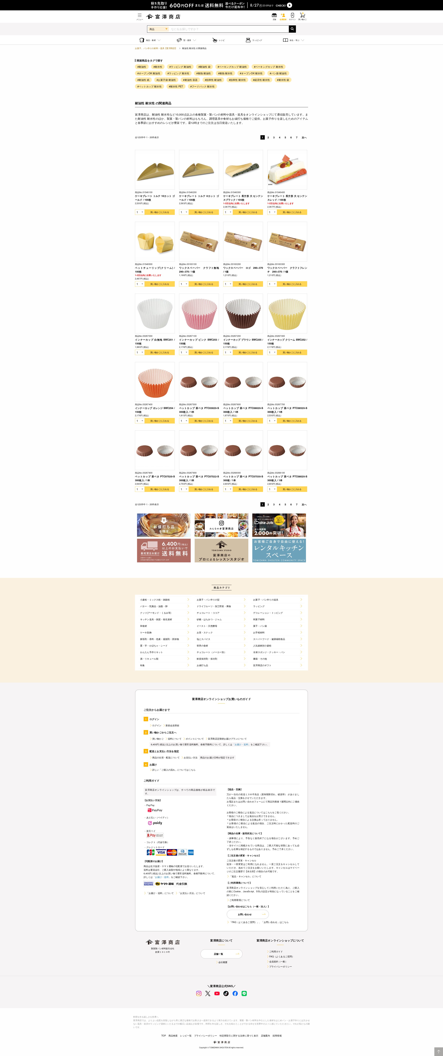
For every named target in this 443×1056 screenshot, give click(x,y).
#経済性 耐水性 (261, 80)
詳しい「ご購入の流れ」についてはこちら (174, 769)
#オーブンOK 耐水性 (251, 73)
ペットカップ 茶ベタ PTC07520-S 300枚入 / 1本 (155, 478)
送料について (175, 738)
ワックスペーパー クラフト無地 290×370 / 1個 (199, 269)
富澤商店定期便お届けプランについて (227, 738)
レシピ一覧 (186, 1035)
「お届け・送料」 (241, 744)
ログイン (156, 725)
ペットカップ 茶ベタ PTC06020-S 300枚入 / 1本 (243, 409)
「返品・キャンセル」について (245, 876)
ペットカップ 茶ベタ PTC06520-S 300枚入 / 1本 (287, 409)
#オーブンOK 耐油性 (148, 73)
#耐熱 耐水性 (225, 73)
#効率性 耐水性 (237, 80)
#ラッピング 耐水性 (178, 73)
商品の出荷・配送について (166, 757)
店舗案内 (265, 1035)
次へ (304, 137)
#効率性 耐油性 (213, 80)
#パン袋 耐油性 (278, 73)
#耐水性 (157, 66)
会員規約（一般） (278, 961)
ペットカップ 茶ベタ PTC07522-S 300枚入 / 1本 (199, 478)
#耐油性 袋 (204, 66)
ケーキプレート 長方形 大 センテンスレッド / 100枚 (287, 197)
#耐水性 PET (176, 86)
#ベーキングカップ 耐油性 (232, 66)
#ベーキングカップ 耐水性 (268, 66)
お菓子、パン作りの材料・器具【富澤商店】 (156, 48)
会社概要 (223, 962)
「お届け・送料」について (160, 893)
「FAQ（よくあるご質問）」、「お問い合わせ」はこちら (259, 922)
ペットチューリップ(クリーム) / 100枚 (155, 269)
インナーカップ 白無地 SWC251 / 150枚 (155, 341)
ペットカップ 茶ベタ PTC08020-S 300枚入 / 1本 (287, 478)
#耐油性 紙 (143, 80)
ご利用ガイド (276, 951)
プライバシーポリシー (280, 966)
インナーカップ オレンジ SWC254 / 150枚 (155, 409)
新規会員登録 (172, 725)
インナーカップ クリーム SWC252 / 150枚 (287, 341)
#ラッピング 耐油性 (180, 66)
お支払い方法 (190, 757)
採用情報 (277, 1035)
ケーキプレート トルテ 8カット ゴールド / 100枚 (199, 197)
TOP (163, 1035)
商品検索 (173, 1035)
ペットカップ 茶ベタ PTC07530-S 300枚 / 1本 (243, 478)
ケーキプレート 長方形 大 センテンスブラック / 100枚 (243, 197)
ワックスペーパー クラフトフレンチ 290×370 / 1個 (287, 269)
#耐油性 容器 (190, 80)
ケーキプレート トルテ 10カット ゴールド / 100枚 (155, 197)
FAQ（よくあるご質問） (281, 956)
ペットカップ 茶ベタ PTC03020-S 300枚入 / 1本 (199, 409)
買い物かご (158, 738)
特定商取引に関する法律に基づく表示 (239, 1035)
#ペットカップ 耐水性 (149, 86)
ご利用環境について (239, 900)
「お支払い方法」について (191, 893)
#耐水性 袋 (283, 80)
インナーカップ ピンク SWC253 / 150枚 (199, 341)
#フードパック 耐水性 (202, 86)
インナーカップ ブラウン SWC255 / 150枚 (243, 341)
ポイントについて (195, 738)
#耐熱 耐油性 (203, 73)
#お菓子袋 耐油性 (166, 80)
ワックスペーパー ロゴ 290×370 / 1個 (243, 269)
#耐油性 (141, 66)
